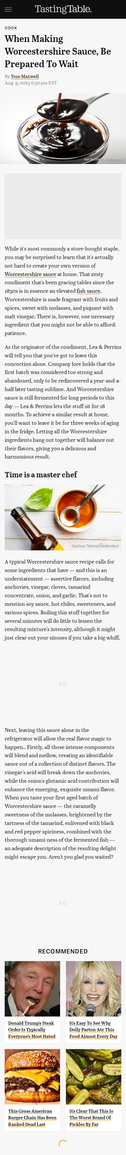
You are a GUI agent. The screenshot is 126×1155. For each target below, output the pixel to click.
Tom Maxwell (25, 76)
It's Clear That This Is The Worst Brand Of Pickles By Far (91, 1117)
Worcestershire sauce (30, 274)
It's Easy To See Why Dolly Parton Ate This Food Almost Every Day (93, 1029)
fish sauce (88, 290)
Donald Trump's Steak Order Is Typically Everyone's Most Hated (31, 1029)
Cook (11, 28)
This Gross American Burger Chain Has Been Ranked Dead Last (32, 1117)
